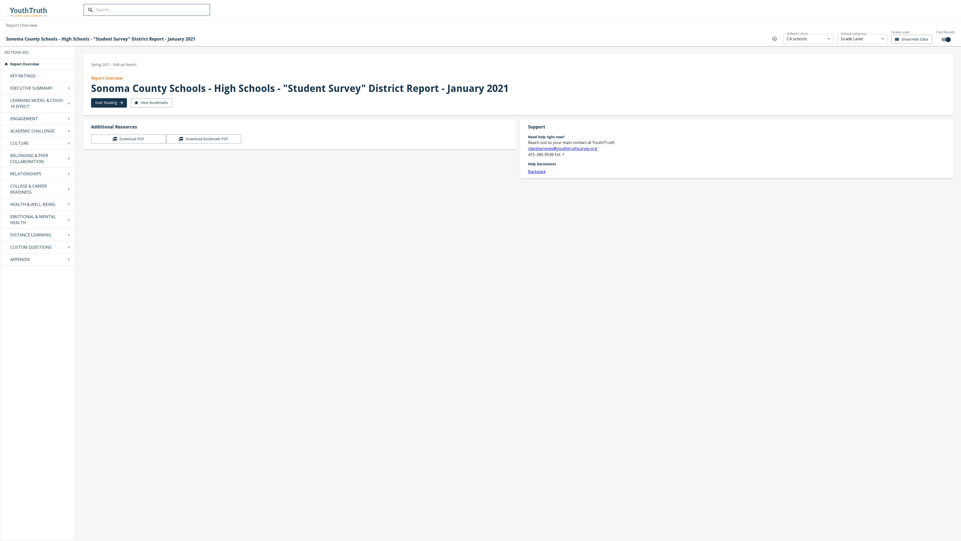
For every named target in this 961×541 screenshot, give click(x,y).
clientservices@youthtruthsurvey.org (562, 148)
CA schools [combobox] (797, 39)
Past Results (945, 32)
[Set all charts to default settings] (774, 39)
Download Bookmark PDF (206, 139)
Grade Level (900, 32)
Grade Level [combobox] (852, 39)
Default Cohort (797, 34)
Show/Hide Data (914, 39)
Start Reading (106, 102)
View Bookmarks (154, 102)
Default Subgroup (853, 34)
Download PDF (131, 139)
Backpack (537, 171)
